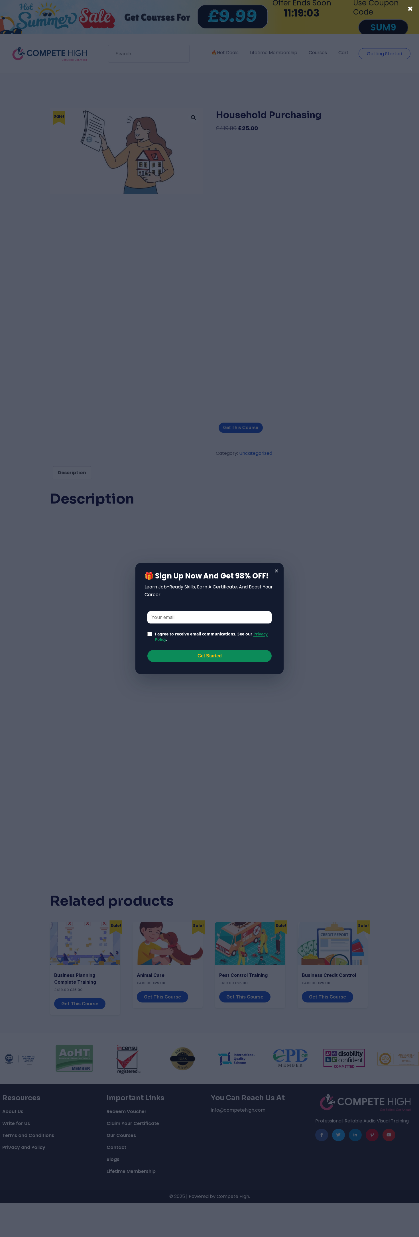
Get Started (210, 655)
